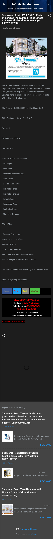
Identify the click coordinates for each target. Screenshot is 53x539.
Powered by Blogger (28, 529)
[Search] (49, 5)
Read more (45, 445)
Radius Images (32, 534)
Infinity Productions (25, 4)
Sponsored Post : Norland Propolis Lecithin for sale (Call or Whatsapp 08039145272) (20, 455)
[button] (49, 16)
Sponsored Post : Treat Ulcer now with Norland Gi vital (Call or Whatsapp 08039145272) (21, 492)
